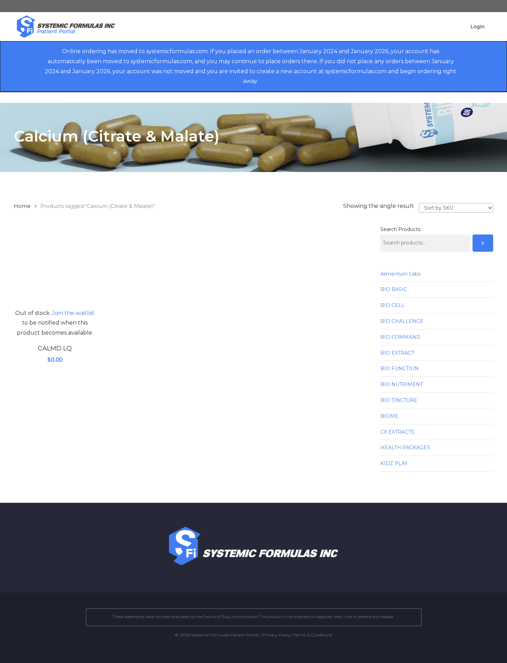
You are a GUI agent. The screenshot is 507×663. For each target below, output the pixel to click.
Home (22, 206)
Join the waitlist (73, 313)
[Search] (483, 243)
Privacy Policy (276, 634)
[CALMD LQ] (55, 267)
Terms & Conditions (313, 634)
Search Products (400, 229)
